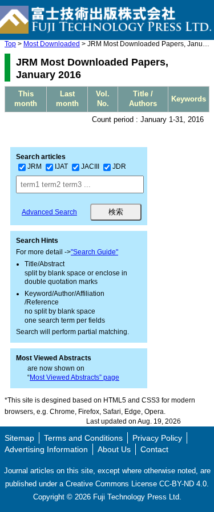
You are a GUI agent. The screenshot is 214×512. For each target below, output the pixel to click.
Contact (154, 449)
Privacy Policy (157, 437)
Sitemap (19, 437)
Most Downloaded (51, 44)
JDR (119, 166)
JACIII (90, 166)
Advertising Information (46, 449)
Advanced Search (49, 212)
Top (10, 44)
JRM (34, 166)
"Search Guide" (94, 252)
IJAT (61, 166)
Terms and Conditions (83, 437)
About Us (114, 449)
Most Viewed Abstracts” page (74, 377)
